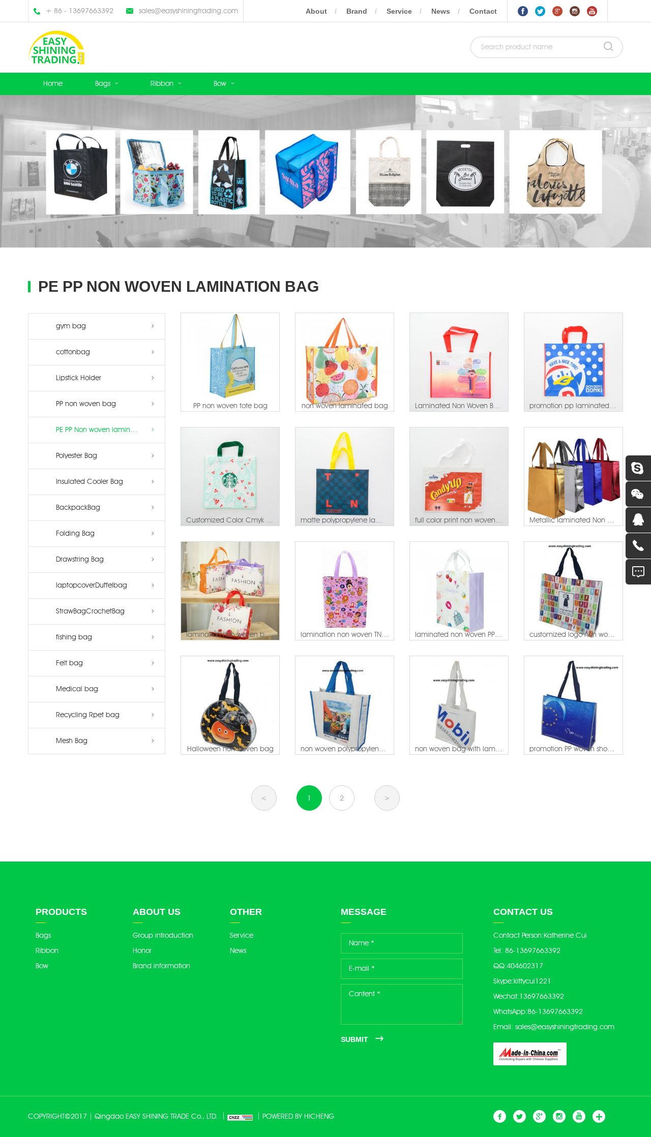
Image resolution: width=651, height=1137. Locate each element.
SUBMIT (354, 1039)
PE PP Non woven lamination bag (109, 429)
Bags (102, 83)
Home (53, 83)
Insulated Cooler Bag (89, 481)
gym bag (71, 326)
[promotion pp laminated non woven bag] (573, 362)
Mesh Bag (71, 740)
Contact (483, 11)
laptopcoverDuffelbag (91, 585)
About (316, 11)
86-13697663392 (532, 950)
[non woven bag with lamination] (459, 705)
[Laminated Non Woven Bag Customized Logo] (459, 362)
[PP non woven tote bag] (230, 362)
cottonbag (73, 352)
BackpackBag (78, 507)
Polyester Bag (76, 455)
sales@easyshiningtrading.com (188, 11)
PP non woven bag (86, 404)
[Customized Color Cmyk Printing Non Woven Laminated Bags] (230, 476)
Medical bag (77, 689)
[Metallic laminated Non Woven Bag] (573, 476)
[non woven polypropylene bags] (344, 705)
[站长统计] (236, 1116)
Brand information (161, 966)
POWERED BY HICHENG (298, 1116)
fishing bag (74, 637)
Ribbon (162, 83)
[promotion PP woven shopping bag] (573, 705)
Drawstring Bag (80, 559)
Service (399, 11)
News (440, 11)
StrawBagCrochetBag (90, 611)
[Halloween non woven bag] (230, 705)
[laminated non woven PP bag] (459, 590)
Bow (220, 83)
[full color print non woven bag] (459, 476)
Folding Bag (75, 533)
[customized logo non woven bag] (573, 590)
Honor (142, 950)
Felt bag (69, 663)
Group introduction (163, 935)
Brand (356, 11)
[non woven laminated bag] (344, 362)
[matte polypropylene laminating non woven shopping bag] (344, 476)
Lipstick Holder (78, 378)
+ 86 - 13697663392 (79, 11)
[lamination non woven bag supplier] (230, 590)
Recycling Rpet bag (88, 715)
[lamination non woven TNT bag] (344, 590)
